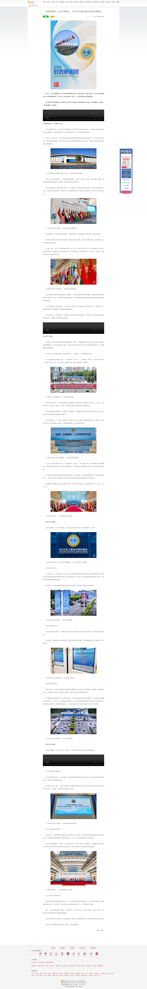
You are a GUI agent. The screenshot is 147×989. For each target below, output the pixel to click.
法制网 (107, 973)
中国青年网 (60, 973)
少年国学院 (87, 2)
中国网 (44, 973)
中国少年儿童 (41, 965)
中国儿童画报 (41, 962)
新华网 (36, 973)
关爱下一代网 (97, 975)
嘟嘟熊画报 (100, 965)
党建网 (53, 975)
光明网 (82, 973)
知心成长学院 (95, 2)
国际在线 (49, 973)
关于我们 (53, 947)
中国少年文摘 (71, 965)
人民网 (32, 973)
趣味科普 (81, 2)
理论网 (61, 975)
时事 (53, 2)
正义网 (44, 975)
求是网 (57, 975)
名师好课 (62, 2)
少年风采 (108, 2)
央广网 (86, 973)
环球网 (32, 975)
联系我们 (62, 947)
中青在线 (111, 973)
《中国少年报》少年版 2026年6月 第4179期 (126, 175)
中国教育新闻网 (84, 975)
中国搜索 (49, 975)
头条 (33, 5)
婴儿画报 (88, 965)
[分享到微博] (52, 17)
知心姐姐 (64, 965)
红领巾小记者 (69, 2)
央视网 (40, 973)
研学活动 (114, 2)
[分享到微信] (46, 17)
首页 (44, 2)
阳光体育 (102, 2)
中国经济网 (66, 973)
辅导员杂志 (34, 965)
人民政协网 (102, 973)
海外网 (40, 975)
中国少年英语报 (49, 962)
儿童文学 (52, 965)
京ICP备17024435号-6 (82, 982)
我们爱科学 (58, 965)
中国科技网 (90, 975)
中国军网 (91, 973)
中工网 (36, 975)
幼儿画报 (94, 965)
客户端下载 (82, 947)
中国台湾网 (72, 973)
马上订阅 (126, 192)
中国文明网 (66, 975)
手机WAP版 (93, 947)
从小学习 (49, 2)
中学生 (47, 965)
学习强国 (72, 975)
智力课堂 (83, 965)
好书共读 (76, 2)
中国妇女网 (77, 975)
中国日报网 (54, 973)
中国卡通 (77, 965)
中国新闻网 (96, 973)
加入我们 (72, 947)
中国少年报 (34, 962)
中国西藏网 (77, 973)
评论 (57, 2)
